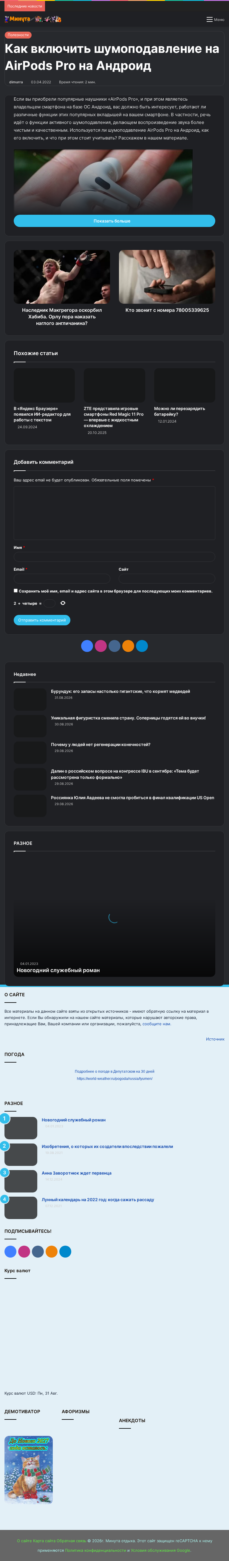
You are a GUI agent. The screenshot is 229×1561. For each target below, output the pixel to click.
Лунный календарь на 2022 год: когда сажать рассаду (98, 1199)
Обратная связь (71, 1540)
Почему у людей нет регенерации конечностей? (101, 744)
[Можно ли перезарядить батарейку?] (184, 385)
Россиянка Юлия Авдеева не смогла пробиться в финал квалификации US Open (132, 797)
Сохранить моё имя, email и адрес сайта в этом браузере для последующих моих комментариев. (116, 591)
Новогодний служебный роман (58, 970)
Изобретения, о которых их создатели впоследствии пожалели (107, 1146)
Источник (215, 1039)
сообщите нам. (157, 1023)
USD (31, 1393)
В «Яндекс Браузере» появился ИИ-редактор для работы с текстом (42, 414)
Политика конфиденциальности (95, 1550)
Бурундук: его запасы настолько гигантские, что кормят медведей (120, 691)
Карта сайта (44, 1540)
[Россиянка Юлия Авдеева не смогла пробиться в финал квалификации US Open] (30, 806)
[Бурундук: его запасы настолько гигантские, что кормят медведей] (30, 699)
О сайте (24, 1540)
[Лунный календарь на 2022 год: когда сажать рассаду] (20, 1208)
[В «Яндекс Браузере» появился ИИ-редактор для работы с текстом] (44, 385)
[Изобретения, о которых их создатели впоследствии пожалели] (20, 1154)
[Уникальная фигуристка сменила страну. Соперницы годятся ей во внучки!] (30, 726)
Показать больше (112, 220)
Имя (19, 547)
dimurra (16, 82)
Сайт (124, 569)
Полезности (18, 35)
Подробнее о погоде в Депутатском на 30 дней (114, 1071)
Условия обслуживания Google (160, 1550)
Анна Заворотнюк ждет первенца (77, 1172)
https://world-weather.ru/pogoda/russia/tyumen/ (114, 1079)
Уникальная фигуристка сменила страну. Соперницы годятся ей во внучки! (128, 717)
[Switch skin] (199, 21)
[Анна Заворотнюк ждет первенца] (20, 1181)
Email (20, 569)
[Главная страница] (32, 19)
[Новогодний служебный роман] (20, 1128)
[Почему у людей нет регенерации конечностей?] (30, 753)
